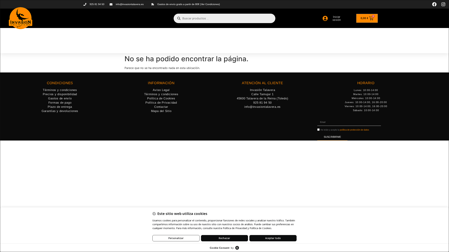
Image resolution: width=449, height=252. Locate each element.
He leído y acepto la (344, 130)
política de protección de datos (354, 130)
